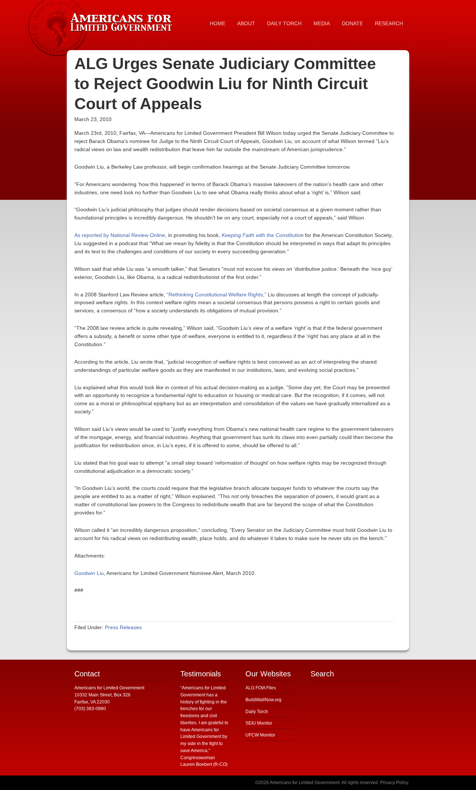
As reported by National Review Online (119, 235)
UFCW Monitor (260, 735)
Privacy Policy (394, 782)
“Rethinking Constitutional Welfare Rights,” (216, 295)
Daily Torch (256, 711)
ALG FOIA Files (260, 687)
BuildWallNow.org (263, 699)
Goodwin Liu (89, 573)
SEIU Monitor (258, 723)
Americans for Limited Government (122, 20)
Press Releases (123, 627)
